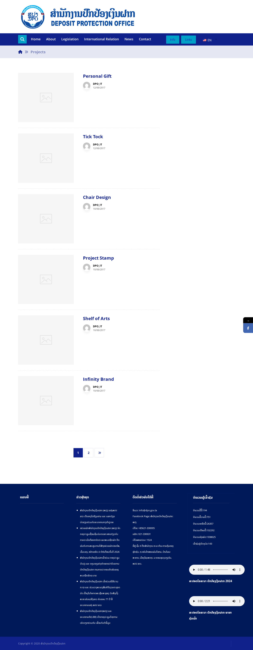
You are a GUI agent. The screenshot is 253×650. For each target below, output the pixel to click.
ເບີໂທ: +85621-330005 (144, 528)
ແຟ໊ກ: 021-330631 (142, 534)
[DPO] (78, 16)
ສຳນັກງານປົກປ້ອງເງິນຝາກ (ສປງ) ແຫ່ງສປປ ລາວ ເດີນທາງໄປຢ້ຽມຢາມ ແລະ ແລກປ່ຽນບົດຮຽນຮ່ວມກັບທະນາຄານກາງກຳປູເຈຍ (98, 516)
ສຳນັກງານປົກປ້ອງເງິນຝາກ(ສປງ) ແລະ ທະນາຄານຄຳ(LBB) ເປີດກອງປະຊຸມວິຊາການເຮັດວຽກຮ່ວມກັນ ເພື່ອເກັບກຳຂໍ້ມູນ (98, 616)
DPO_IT (97, 84)
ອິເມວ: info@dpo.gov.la (145, 510)
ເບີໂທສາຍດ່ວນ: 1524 (142, 540)
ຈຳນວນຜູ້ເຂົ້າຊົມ (203, 497)
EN (209, 40)
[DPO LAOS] (248, 328)
